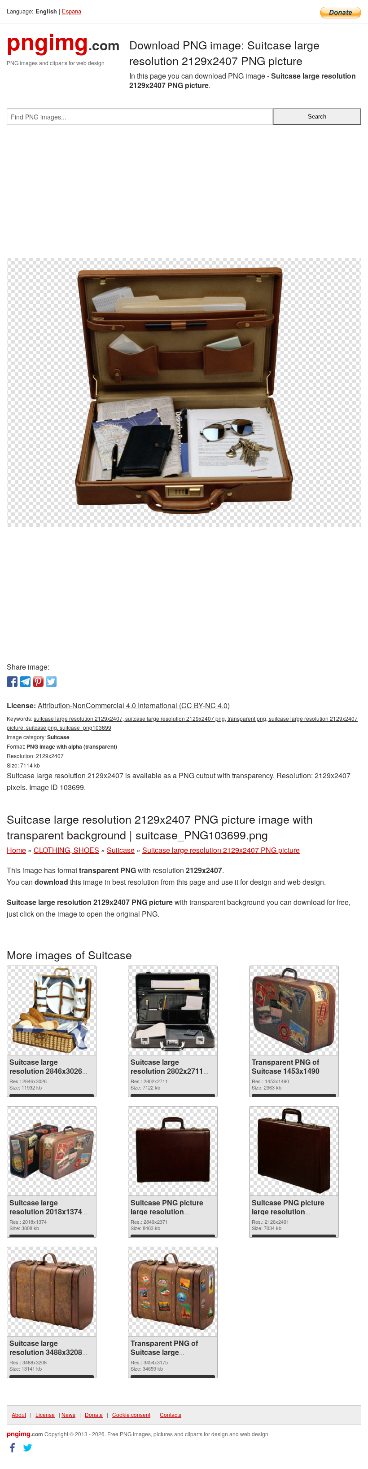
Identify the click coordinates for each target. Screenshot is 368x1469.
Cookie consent (131, 1414)
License (45, 1414)
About (19, 1414)
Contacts (170, 1414)
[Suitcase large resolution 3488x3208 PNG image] (51, 1291)
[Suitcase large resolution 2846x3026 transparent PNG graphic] (52, 1010)
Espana (71, 11)
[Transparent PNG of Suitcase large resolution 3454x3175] (173, 1291)
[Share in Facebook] (12, 681)
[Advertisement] (184, 195)
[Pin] (38, 681)
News (68, 1414)
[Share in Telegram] (25, 681)
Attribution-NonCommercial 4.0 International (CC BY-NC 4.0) (134, 705)
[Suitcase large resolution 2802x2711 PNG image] (173, 1010)
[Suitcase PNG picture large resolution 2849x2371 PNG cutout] (173, 1151)
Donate (94, 1414)
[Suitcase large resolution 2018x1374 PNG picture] (51, 1151)
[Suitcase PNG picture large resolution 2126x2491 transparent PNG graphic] (294, 1151)
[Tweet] (51, 681)
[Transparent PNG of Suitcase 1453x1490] (293, 1010)
